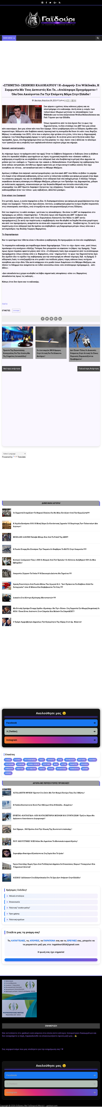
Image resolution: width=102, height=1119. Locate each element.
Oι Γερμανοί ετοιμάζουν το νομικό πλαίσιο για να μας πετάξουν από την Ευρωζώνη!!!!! (51, 513)
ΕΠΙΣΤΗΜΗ (46, 764)
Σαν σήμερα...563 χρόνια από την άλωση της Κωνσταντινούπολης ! (42, 829)
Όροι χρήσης (13, 914)
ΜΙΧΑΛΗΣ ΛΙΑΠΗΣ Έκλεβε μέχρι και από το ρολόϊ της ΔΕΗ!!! (40, 537)
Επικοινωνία (13, 902)
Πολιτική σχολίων (15, 920)
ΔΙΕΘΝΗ (85, 769)
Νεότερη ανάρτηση (11, 368)
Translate (22, 457)
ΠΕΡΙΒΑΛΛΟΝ (70, 760)
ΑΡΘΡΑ (50, 769)
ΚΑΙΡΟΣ (42, 769)
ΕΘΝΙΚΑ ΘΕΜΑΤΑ (33, 764)
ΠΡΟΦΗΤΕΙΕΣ (61, 769)
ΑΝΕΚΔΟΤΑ (9, 769)
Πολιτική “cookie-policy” (18, 908)
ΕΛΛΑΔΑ (16, 311)
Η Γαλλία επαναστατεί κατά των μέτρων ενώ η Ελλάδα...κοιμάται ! (43, 805)
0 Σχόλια (60, 100)
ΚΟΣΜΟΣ (17, 760)
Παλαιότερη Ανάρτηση (89, 368)
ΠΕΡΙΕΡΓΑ (51, 760)
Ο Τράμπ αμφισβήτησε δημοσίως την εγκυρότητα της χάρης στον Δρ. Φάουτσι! (47, 622)
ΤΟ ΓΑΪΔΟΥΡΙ (31, 769)
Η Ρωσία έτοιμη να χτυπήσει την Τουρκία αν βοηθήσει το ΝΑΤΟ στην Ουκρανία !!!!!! (49, 549)
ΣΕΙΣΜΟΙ (8, 773)
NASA (56, 764)
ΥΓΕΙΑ (60, 760)
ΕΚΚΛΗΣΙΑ (84, 764)
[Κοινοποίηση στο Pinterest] (75, 100)
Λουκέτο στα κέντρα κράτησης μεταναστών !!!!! (34, 597)
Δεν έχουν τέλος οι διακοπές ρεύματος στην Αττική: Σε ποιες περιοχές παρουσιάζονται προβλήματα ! (84, 354)
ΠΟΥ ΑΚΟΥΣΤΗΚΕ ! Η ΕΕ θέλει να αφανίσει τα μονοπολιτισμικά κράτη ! (45, 841)
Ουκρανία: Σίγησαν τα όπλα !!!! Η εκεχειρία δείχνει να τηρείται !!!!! (42, 573)
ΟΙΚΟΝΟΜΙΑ (9, 764)
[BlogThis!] (68, 100)
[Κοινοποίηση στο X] (70, 100)
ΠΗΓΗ (4, 304)
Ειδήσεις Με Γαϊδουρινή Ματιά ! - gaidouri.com (36, 1105)
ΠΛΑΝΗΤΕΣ (73, 764)
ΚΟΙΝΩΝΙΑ (20, 764)
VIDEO (41, 760)
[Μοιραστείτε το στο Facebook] (72, 100)
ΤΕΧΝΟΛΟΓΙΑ (74, 769)
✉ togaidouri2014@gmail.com (50, 959)
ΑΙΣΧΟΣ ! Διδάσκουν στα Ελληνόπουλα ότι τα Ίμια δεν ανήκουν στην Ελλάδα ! (47, 877)
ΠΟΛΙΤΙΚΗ (92, 760)
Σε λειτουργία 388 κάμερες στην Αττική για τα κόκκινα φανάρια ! (49, 353)
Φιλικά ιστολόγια (15, 896)
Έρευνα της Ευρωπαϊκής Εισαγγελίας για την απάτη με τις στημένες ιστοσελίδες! (16, 353)
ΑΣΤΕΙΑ (63, 764)
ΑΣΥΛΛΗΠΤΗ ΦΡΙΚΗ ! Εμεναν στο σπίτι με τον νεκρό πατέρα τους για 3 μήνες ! (49, 793)
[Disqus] (51, 411)
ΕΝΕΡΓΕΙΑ (20, 769)
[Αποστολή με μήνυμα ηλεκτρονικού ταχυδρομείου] (65, 100)
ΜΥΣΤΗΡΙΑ (81, 760)
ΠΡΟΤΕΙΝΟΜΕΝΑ (30, 760)
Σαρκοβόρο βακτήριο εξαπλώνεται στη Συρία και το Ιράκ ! (38, 853)
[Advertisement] (51, 61)
